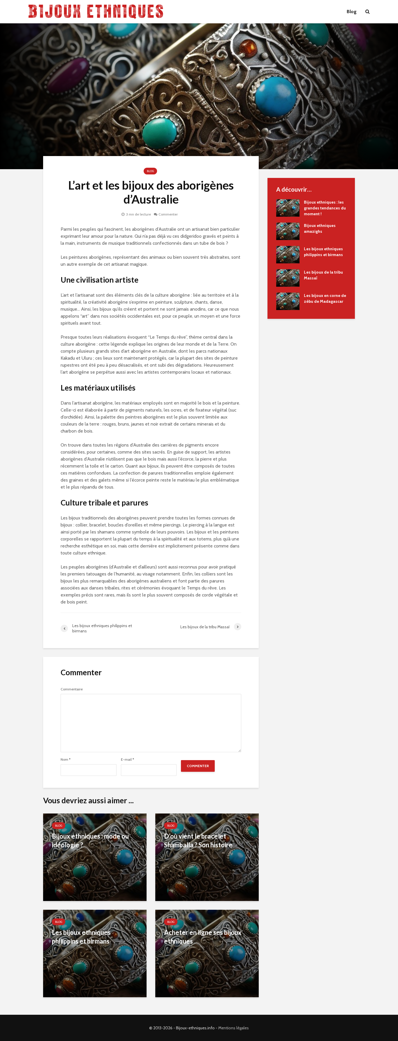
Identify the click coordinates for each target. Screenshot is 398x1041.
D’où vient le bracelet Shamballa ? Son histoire (198, 840)
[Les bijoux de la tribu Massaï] (288, 277)
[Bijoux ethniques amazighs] (288, 230)
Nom (66, 759)
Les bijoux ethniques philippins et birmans (81, 936)
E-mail (127, 759)
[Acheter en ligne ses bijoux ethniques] (207, 953)
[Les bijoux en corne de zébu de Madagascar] (288, 300)
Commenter (168, 214)
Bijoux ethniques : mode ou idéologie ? (90, 840)
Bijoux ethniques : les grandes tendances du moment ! (325, 208)
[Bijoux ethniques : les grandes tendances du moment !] (288, 207)
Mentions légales (233, 1027)
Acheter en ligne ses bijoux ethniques (203, 936)
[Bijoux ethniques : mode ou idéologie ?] (95, 857)
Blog (352, 11)
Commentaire (72, 689)
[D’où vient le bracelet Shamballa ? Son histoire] (207, 857)
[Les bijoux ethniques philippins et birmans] (95, 953)
